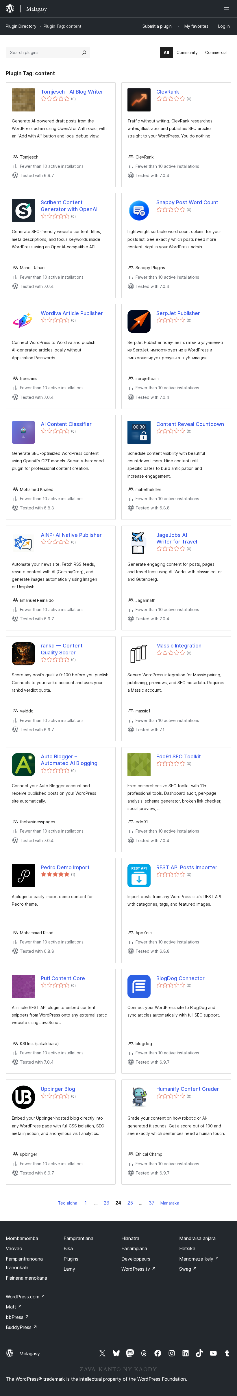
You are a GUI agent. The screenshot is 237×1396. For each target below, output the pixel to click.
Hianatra (130, 1238)
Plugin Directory (21, 26)
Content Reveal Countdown (190, 424)
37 (151, 1203)
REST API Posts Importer (186, 867)
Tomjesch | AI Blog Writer (72, 92)
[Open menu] (228, 8)
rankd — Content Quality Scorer (62, 649)
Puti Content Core (63, 978)
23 (106, 1203)
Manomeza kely (199, 1259)
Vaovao (14, 1248)
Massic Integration (178, 646)
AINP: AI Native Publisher (71, 535)
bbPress (17, 1317)
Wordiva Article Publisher (72, 313)
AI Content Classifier (66, 424)
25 (130, 1203)
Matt (14, 1307)
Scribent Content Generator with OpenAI (69, 205)
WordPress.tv (138, 1269)
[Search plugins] (84, 52)
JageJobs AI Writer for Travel (176, 538)
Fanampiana (134, 1248)
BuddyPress (21, 1327)
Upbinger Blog (58, 1089)
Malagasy (29, 1353)
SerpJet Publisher (178, 313)
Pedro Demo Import (65, 867)
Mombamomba (22, 1238)
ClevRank (167, 92)
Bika (68, 1248)
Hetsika (187, 1248)
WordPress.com (25, 1297)
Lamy (69, 1269)
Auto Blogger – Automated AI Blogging (69, 759)
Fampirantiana (78, 1238)
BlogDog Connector (180, 978)
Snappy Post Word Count (187, 202)
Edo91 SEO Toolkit (178, 756)
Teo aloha (67, 1202)
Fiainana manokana (26, 1278)
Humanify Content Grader (187, 1089)
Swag (188, 1269)
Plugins (71, 1259)
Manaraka (169, 1202)
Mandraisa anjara (197, 1238)
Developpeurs (135, 1259)
